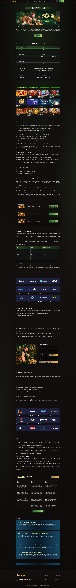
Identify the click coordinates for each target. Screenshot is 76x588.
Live (32, 87)
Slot (54, 87)
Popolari (21, 87)
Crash (43, 87)
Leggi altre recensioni (38, 511)
